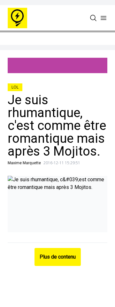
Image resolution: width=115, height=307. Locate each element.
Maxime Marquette (24, 163)
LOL (15, 87)
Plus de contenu (58, 257)
